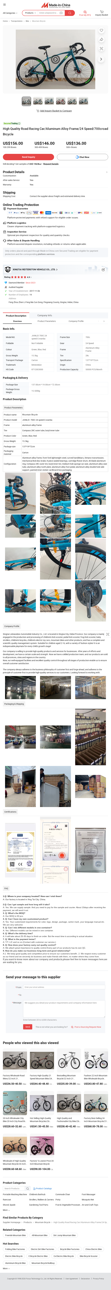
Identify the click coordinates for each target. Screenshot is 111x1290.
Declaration (85, 1278)
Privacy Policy (98, 1278)
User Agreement (71, 1278)
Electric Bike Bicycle (14, 1256)
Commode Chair (63, 1194)
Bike (27, 21)
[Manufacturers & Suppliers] (55, 5)
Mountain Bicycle (38, 21)
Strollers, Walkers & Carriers (41, 1199)
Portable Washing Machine (15, 1194)
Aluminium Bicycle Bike (15, 1263)
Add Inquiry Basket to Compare (56, 110)
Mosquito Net (88, 1199)
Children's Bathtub (37, 1194)
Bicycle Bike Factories (69, 1249)
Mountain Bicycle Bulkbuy (43, 1263)
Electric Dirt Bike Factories (42, 1249)
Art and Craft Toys (90, 1204)
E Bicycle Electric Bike (38, 1256)
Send (27, 1026)
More (5, 1210)
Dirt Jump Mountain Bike (64, 1235)
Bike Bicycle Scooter (89, 1256)
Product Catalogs (44, 1188)
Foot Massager (88, 1194)
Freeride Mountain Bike (15, 1235)
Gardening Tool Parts (38, 1204)
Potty (58, 1199)
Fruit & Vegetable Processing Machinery (69, 1204)
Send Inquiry (28, 157)
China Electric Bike (93, 1249)
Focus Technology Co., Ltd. (36, 1278)
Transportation (17, 21)
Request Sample (51, 164)
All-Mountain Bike (39, 1235)
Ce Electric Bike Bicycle (64, 1256)
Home (5, 21)
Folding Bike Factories (15, 1249)
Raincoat (7, 1199)
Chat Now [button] (84, 157)
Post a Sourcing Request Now (86, 1027)
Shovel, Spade (9, 1204)
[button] (98, 321)
